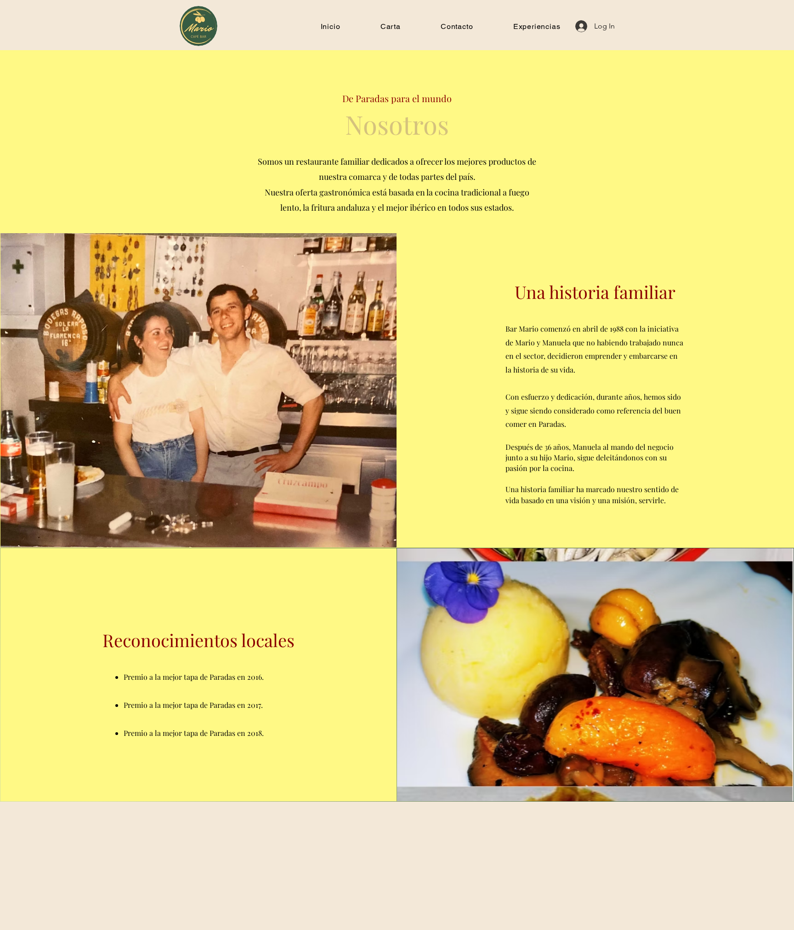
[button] (390, 26)
